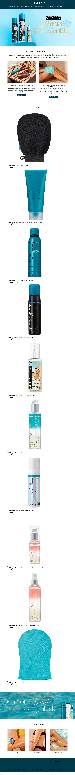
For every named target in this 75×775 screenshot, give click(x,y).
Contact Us (40, 761)
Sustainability (10, 765)
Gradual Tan (34, 6)
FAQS (39, 763)
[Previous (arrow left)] (0, 774)
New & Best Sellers (13, 6)
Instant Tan (41, 6)
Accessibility (25, 765)
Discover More (21, 95)
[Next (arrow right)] (1, 774)
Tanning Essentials (49, 6)
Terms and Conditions (27, 763)
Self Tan (21, 6)
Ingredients (10, 763)
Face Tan (27, 6)
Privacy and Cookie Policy (28, 761)
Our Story (9, 761)
